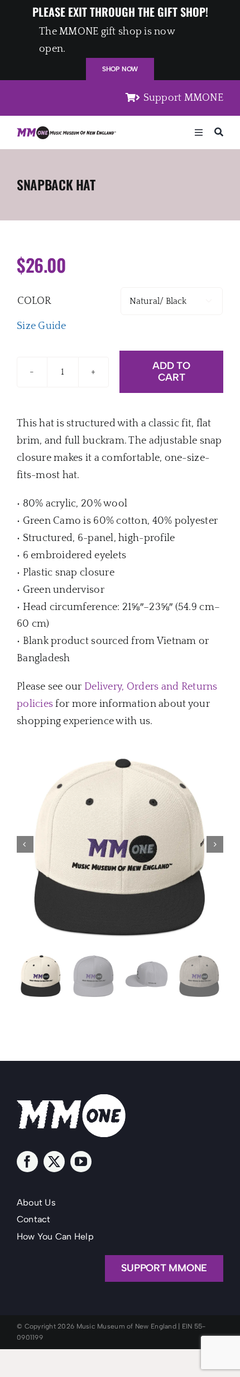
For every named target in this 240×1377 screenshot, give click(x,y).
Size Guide (41, 326)
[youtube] (81, 1161)
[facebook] (27, 1161)
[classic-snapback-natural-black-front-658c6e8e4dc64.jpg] (120, 844)
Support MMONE (183, 98)
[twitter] (54, 1161)
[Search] (218, 132)
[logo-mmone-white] (71, 1099)
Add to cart (171, 371)
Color (34, 301)
